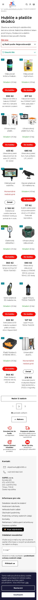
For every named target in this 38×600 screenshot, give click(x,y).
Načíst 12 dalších (19, 399)
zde (26, 583)
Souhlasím (18, 595)
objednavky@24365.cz (16, 467)
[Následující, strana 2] (19, 406)
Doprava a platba (9, 525)
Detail (9, 202)
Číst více (4, 40)
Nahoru (20, 419)
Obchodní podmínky (11, 513)
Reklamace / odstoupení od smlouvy (17, 522)
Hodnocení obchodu (11, 506)
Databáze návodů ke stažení (14, 503)
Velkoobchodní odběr (11, 510)
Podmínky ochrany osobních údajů (17, 516)
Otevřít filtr (10, 52)
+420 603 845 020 (15, 472)
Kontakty (6, 519)
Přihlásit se (10, 563)
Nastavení (18, 588)
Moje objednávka (14, 529)
